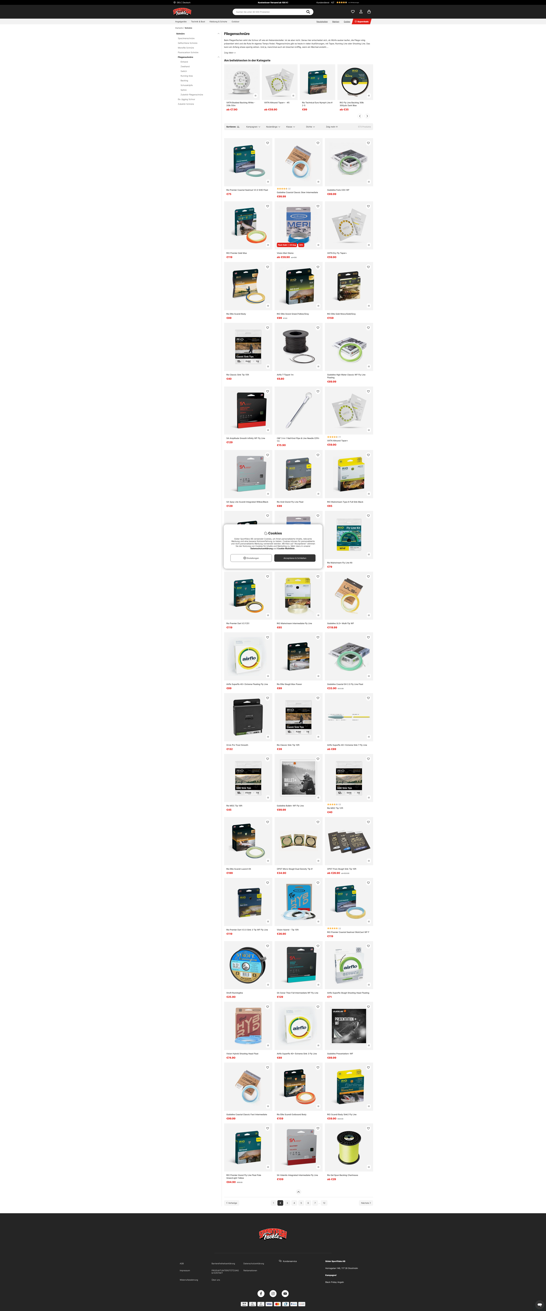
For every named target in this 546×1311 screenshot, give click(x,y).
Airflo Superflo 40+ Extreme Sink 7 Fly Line (347, 745)
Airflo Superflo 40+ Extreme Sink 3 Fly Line (297, 1053)
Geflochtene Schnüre (187, 43)
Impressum (185, 1270)
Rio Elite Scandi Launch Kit (238, 869)
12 (324, 1203)
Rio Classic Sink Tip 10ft (288, 745)
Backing (184, 80)
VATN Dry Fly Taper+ (337, 253)
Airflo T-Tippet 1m (285, 374)
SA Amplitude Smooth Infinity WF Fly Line (245, 438)
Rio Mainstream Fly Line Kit (339, 562)
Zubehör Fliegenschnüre (192, 94)
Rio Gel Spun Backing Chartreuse (342, 1175)
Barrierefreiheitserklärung (223, 1263)
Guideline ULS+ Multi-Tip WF (340, 623)
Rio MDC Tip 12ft (335, 808)
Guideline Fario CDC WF (338, 190)
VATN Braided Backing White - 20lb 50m (240, 104)
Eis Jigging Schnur (186, 99)
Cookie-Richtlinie (286, 548)
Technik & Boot (198, 21)
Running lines (187, 76)
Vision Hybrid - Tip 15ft (288, 929)
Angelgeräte (181, 21)
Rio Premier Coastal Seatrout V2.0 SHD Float (247, 190)
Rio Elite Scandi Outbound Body (291, 1114)
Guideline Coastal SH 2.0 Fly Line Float (345, 684)
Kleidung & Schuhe (218, 21)
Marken (335, 21)
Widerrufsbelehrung (189, 1280)
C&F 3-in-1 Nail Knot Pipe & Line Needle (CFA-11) (298, 439)
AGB (182, 1263)
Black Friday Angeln (334, 1282)
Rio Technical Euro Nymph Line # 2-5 (317, 104)
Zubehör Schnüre (186, 104)
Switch (184, 71)
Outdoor (235, 21)
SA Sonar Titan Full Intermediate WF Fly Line (297, 993)
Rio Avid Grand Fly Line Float (290, 502)
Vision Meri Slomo (285, 253)
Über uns (216, 1280)
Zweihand (185, 66)
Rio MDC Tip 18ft (234, 805)
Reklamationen (250, 1270)
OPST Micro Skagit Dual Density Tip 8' (295, 869)
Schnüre (188, 28)
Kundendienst (323, 2)
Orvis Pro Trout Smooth (237, 745)
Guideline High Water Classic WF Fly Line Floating (346, 376)
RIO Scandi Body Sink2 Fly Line (341, 1114)
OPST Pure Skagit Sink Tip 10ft (341, 869)
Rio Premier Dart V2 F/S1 (237, 623)
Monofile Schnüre (186, 47)
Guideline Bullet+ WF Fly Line (290, 805)
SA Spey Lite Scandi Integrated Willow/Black (247, 502)
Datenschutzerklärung (253, 1263)
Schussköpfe (187, 85)
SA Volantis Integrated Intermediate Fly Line (297, 1175)
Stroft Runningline (234, 993)
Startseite (179, 28)
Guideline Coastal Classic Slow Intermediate (297, 192)
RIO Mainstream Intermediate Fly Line (294, 623)
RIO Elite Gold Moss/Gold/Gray (341, 314)
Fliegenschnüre (185, 57)
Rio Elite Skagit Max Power (289, 684)
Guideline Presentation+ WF (340, 1053)
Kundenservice (290, 1261)
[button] (351, 2)
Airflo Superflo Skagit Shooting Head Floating (348, 993)
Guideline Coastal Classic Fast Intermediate (246, 1114)
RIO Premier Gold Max (236, 253)
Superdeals (363, 21)
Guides (347, 21)
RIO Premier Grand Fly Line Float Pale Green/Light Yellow (243, 1176)
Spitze (184, 90)
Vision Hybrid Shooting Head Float (242, 1053)
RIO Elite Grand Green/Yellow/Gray (293, 314)
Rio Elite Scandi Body (236, 314)
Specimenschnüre (186, 38)
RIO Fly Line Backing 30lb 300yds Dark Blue (352, 104)
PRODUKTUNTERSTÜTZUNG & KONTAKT (225, 1271)
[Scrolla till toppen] (298, 1192)
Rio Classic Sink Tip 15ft (237, 374)
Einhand (184, 62)
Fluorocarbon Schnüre (188, 52)
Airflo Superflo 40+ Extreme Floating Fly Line (247, 684)
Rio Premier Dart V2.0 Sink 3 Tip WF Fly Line (247, 929)
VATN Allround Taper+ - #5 (276, 102)
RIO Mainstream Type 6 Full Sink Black (345, 502)
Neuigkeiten (322, 21)
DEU (183, 2)
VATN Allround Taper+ (337, 440)
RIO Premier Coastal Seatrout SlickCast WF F (348, 932)
